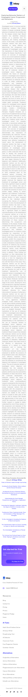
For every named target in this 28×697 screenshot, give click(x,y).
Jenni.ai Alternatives (9, 661)
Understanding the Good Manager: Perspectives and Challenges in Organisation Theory (14, 500)
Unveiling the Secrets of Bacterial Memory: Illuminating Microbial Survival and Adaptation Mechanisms (14, 493)
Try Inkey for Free (17, 561)
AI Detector (6, 637)
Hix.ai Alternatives (8, 674)
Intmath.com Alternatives (11, 681)
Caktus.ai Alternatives (10, 664)
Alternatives (7, 653)
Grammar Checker (8, 647)
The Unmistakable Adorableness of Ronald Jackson (14, 530)
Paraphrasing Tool (8, 634)
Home (4, 617)
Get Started (13, 9)
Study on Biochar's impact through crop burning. (13, 482)
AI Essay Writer (16, 23)
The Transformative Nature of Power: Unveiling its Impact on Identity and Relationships (14, 525)
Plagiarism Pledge (8, 614)
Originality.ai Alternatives (11, 657)
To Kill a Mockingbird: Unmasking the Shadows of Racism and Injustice (14, 520)
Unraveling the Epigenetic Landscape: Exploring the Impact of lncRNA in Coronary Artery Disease (13, 507)
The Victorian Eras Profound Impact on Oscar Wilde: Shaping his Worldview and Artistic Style (14, 537)
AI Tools (6, 623)
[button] (24, 8)
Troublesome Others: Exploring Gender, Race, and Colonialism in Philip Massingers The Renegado (14, 514)
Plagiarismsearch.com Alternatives (14, 667)
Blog (4, 600)
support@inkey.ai (12, 588)
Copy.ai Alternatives (9, 671)
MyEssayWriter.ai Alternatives (12, 678)
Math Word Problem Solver (11, 627)
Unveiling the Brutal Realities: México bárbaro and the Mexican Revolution (14, 487)
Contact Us (6, 604)
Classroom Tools (8, 641)
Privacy (5, 610)
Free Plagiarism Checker (10, 644)
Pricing (5, 607)
